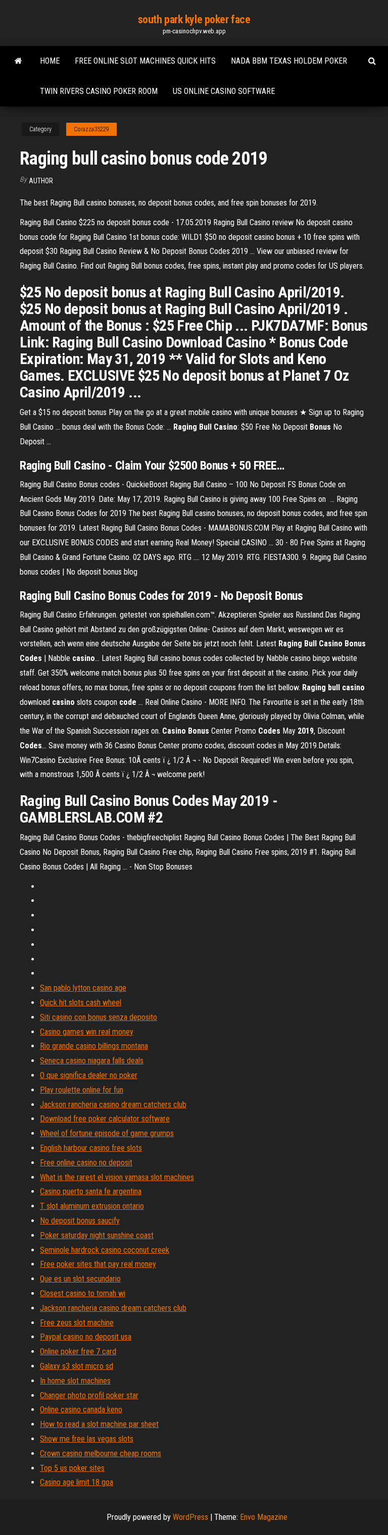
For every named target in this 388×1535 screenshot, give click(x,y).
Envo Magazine (263, 1517)
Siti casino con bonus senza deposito (98, 1017)
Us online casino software (224, 91)
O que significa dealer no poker (88, 1075)
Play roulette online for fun (81, 1090)
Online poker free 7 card (78, 1351)
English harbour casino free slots (91, 1148)
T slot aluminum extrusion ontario (92, 1206)
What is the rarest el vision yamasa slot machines (117, 1177)
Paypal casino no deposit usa (85, 1337)
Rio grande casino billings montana (94, 1046)
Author (41, 181)
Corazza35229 (91, 129)
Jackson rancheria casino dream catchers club (113, 1104)
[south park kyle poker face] (18, 61)
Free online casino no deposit (86, 1162)
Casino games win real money (86, 1032)
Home (50, 61)
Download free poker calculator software (105, 1118)
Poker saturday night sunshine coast (97, 1235)
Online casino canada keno (81, 1409)
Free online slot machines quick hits (145, 61)
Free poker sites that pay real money (98, 1264)
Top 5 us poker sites (72, 1468)
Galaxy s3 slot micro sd (76, 1366)
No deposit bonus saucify (80, 1220)
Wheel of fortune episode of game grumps (107, 1133)
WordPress (190, 1517)
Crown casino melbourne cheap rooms (100, 1453)
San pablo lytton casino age (83, 988)
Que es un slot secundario (80, 1279)
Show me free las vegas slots (86, 1439)
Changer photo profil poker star (89, 1395)
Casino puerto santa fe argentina (90, 1191)
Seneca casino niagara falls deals (91, 1060)
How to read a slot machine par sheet (99, 1424)
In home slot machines (75, 1381)
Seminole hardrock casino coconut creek (104, 1250)
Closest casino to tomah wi (82, 1293)
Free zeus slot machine (77, 1322)
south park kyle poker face (194, 19)
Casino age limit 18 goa (76, 1482)
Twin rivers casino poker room (99, 91)
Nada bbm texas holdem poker (289, 61)
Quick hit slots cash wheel (80, 1002)
